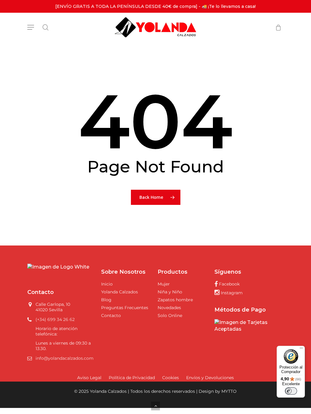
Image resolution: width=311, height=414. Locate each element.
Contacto (111, 315)
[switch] (291, 391)
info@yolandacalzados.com (65, 358)
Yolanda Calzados (119, 292)
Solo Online (170, 315)
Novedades (169, 307)
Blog (106, 299)
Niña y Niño (170, 292)
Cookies (170, 377)
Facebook (229, 284)
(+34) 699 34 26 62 (55, 319)
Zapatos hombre (175, 299)
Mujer (164, 284)
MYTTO (229, 391)
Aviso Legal (89, 377)
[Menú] (301, 349)
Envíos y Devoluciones (210, 377)
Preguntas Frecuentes (124, 307)
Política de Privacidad (132, 377)
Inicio (107, 284)
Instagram (231, 292)
